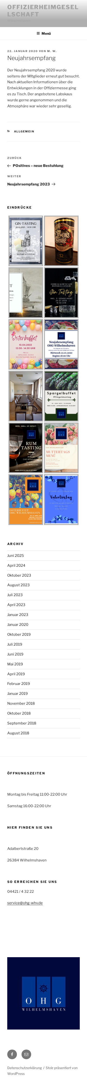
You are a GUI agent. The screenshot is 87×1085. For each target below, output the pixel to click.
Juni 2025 (15, 555)
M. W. (52, 51)
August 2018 (18, 733)
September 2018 (21, 723)
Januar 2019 (17, 693)
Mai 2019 (15, 664)
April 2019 (16, 674)
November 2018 (21, 703)
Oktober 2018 (19, 713)
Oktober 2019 (19, 634)
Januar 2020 (17, 624)
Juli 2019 (14, 644)
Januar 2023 (17, 615)
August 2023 (18, 585)
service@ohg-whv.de (25, 903)
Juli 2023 (15, 595)
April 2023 (16, 605)
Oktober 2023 (19, 575)
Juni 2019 (15, 654)
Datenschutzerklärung (24, 1068)
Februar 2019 (18, 684)
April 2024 (16, 565)
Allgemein (24, 131)
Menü (46, 33)
